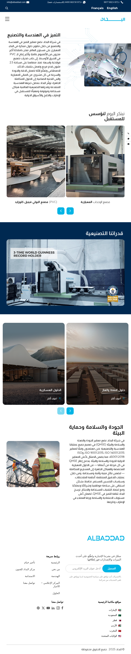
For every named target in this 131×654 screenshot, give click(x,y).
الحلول (56, 593)
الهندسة (55, 576)
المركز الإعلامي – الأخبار (50, 584)
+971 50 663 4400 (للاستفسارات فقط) (64, 2)
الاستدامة (30, 576)
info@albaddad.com (16, 2)
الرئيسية (55, 562)
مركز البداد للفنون (25, 569)
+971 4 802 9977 (112, 2)
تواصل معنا (29, 583)
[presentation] (70, 211)
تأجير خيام (29, 562)
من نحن (56, 569)
